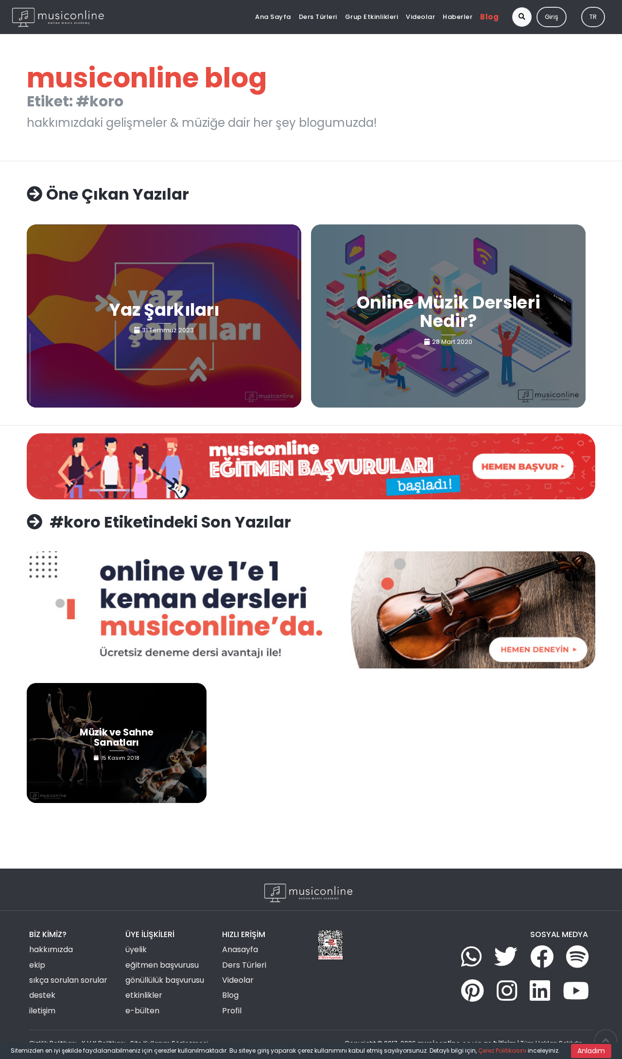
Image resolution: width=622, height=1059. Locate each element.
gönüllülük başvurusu (164, 980)
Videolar (420, 16)
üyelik (136, 949)
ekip (37, 965)
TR (593, 16)
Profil (232, 1010)
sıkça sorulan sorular (68, 980)
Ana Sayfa (273, 16)
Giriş (551, 16)
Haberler (457, 16)
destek (42, 995)
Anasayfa (240, 949)
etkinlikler (143, 995)
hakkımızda (51, 949)
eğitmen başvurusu (162, 965)
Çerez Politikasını (502, 1050)
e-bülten (142, 1010)
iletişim (42, 1010)
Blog (489, 17)
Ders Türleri (318, 16)
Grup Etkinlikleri (371, 16)
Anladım (591, 1051)
